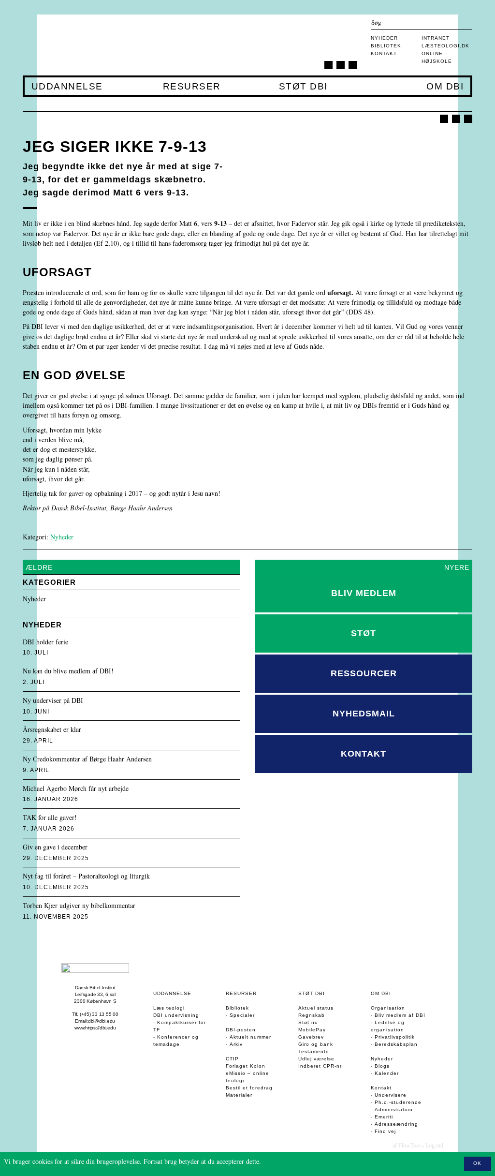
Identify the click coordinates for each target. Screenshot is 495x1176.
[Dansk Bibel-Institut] (80, 45)
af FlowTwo (407, 1145)
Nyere (456, 567)
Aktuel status (316, 1008)
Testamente (313, 1051)
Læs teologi (169, 1008)
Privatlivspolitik (395, 1037)
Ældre (39, 567)
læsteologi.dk (445, 45)
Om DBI (445, 86)
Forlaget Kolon (245, 1066)
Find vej (385, 1131)
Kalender (387, 1073)
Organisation (388, 1008)
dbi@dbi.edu (101, 1021)
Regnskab (311, 1015)
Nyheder (384, 38)
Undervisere (391, 1095)
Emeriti (384, 1116)
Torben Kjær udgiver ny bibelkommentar (79, 906)
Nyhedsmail (364, 713)
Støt (363, 633)
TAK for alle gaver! (50, 818)
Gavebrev (311, 1037)
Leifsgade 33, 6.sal (95, 994)
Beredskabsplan (396, 1044)
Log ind (434, 1145)
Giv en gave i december (55, 847)
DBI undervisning (176, 1015)
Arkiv (236, 1044)
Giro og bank (315, 1044)
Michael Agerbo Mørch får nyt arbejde (76, 789)
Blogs (382, 1066)
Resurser (191, 86)
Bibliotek (386, 45)
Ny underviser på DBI (53, 701)
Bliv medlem (363, 593)
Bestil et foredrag (249, 1087)
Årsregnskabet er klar (52, 730)
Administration (394, 1109)
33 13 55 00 (105, 1014)
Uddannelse (67, 86)
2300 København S (95, 1001)
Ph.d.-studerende (398, 1102)
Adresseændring (396, 1124)
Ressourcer (364, 673)
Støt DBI (303, 86)
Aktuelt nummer (250, 1037)
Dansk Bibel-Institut (95, 987)
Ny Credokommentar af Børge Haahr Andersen (87, 759)
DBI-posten (241, 1029)
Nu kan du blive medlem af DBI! (68, 671)
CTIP (232, 1058)
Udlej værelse (316, 1058)
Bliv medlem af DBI (400, 1015)
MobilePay (312, 1029)
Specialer (242, 1015)
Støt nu (308, 1022)
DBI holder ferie (45, 642)
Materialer (239, 1095)
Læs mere (276, 1161)
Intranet (436, 38)
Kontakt (384, 53)
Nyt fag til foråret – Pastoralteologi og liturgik (86, 876)
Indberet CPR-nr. (320, 1066)
